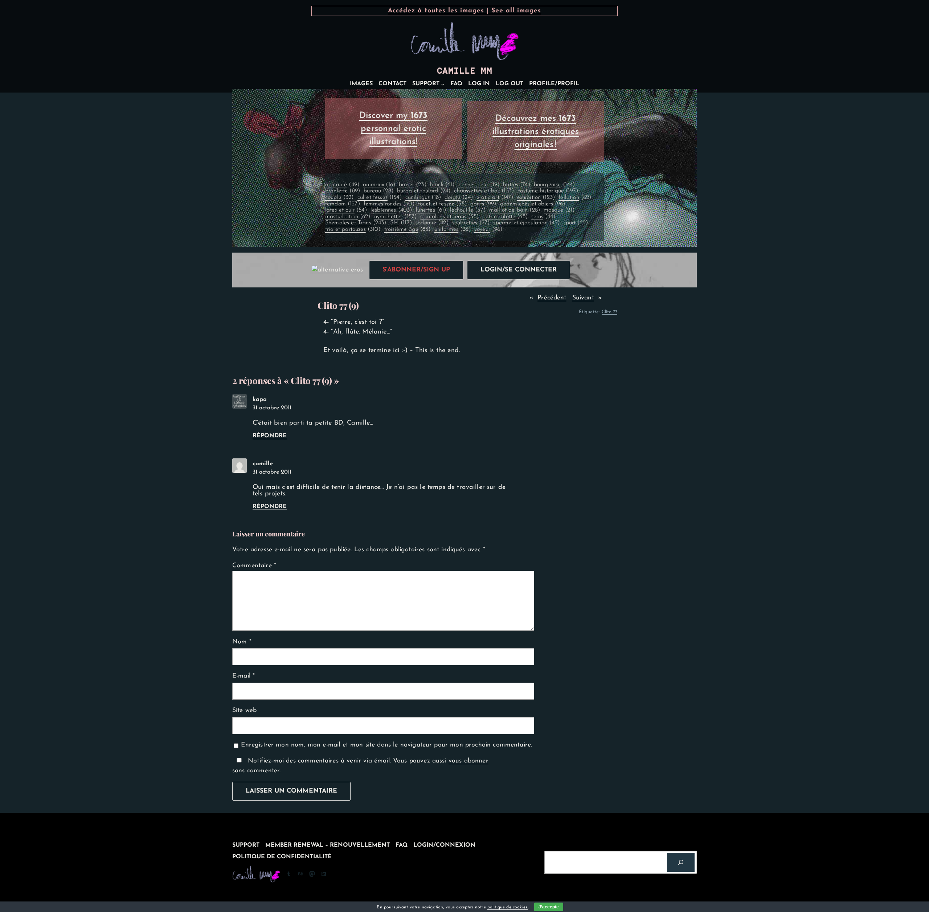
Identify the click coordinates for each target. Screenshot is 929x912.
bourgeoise (554, 185)
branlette (342, 191)
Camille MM (464, 70)
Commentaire (254, 566)
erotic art (494, 197)
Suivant (583, 298)
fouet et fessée (442, 204)
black (442, 185)
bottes (516, 185)
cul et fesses (379, 197)
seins (543, 217)
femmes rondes (389, 204)
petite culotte (505, 217)
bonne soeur (478, 185)
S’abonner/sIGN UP (416, 270)
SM (401, 223)
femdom (342, 204)
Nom (241, 642)
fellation (574, 197)
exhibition (536, 197)
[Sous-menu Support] (443, 84)
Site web (244, 710)
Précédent (551, 298)
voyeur (488, 229)
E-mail (243, 676)
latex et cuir (346, 210)
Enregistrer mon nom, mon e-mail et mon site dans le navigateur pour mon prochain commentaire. (386, 745)
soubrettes (471, 223)
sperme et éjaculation (526, 223)
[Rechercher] (681, 862)
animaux (379, 185)
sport (576, 223)
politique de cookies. (507, 907)
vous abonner (468, 761)
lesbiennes (391, 210)
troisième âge (407, 229)
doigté (459, 197)
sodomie (432, 223)
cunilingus (423, 197)
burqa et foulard (423, 191)
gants (483, 204)
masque (559, 210)
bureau (378, 191)
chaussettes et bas (484, 191)
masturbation (348, 217)
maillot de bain (514, 210)
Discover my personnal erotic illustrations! (393, 128)
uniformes (452, 229)
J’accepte (549, 906)
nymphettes (395, 217)
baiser (412, 185)
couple (339, 197)
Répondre (270, 436)
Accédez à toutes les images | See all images (464, 11)
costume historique (547, 191)
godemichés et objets (532, 204)
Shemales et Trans (355, 223)
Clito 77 (609, 312)
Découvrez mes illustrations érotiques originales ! (535, 131)
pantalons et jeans (449, 217)
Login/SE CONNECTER (518, 270)
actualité (342, 185)
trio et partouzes (353, 229)
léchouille (468, 210)
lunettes (431, 210)
